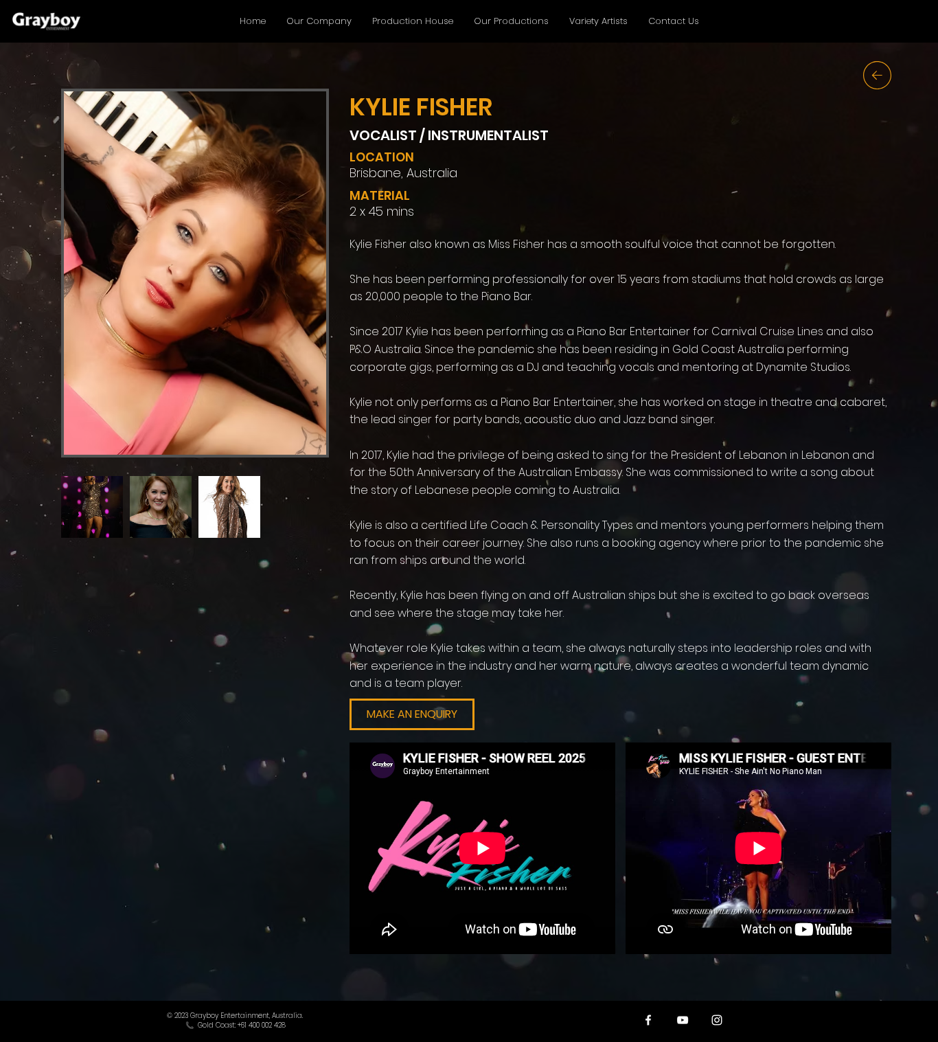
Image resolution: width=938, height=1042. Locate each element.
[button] (412, 714)
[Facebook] (648, 1020)
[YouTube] (682, 1020)
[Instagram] (717, 1020)
